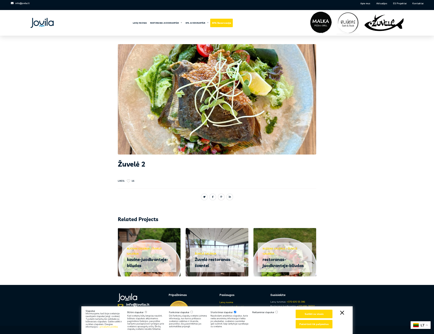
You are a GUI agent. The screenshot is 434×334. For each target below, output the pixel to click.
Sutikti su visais (314, 314)
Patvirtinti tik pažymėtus (314, 324)
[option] (149, 255)
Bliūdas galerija (138, 248)
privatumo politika (109, 326)
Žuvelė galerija (205, 253)
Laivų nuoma (226, 302)
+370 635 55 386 (296, 301)
